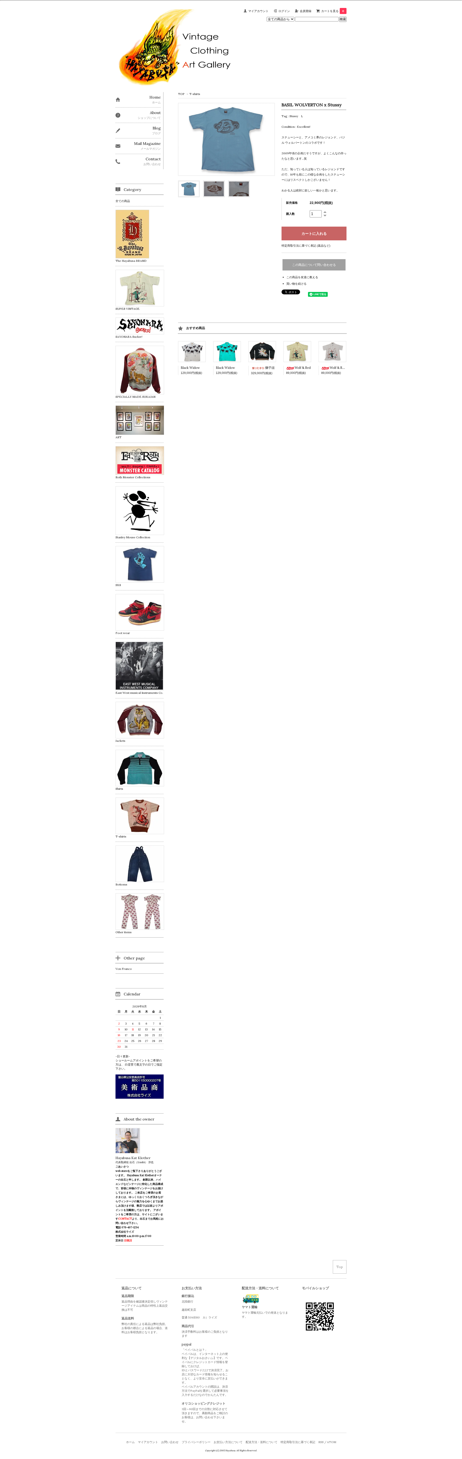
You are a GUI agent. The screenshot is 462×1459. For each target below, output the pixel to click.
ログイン (284, 11)
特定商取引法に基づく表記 (298, 1442)
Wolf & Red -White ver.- (347, 368)
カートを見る (332, 11)
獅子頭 (270, 368)
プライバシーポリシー (196, 1442)
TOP (181, 94)
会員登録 (305, 11)
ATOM (331, 1442)
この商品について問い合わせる (314, 265)
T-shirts (194, 94)
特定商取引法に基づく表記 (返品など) (306, 245)
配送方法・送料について (261, 1442)
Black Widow (190, 368)
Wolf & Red (303, 368)
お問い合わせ (170, 1442)
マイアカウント (258, 11)
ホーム (130, 1442)
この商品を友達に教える (302, 277)
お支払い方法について (228, 1442)
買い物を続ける (296, 283)
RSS (321, 1442)
